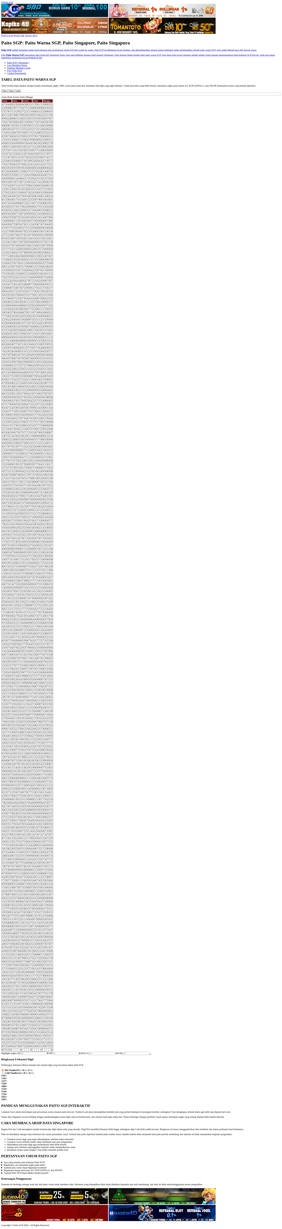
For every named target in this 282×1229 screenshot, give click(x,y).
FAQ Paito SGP (14, 70)
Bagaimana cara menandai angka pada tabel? (24, 1165)
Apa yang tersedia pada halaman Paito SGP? (24, 1162)
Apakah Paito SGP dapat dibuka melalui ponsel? (26, 1173)
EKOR (119, 1053)
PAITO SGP (7, 35)
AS (18, 1053)
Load (18, 91)
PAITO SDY (31, 35)
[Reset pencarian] (150, 1054)
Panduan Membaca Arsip (18, 68)
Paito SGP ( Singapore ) (18, 62)
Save (11, 91)
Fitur (3, 55)
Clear (4, 91)
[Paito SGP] (7, 2)
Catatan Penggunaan (16, 73)
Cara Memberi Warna (17, 65)
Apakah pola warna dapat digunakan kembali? (25, 1167)
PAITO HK (19, 35)
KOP (49, 1053)
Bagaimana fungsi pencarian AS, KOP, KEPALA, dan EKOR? (33, 1170)
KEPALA (83, 1053)
